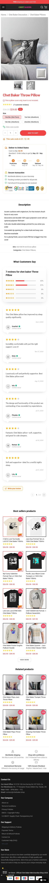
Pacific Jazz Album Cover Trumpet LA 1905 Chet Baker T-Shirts (35, 576)
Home (3, 15)
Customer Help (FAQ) (9, 840)
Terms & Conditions (9, 806)
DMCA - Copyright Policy (11, 813)
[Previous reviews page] (32, 495)
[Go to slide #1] (18, 85)
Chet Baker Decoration (18, 15)
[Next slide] (44, 48)
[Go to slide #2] (30, 85)
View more (24, 660)
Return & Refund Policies (11, 834)
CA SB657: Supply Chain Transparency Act (17, 816)
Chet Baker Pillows (38, 15)
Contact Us (6, 837)
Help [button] (44, 880)
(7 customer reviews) (21, 105)
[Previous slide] (4, 48)
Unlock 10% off (5, 872)
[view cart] (45, 7)
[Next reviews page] (44, 495)
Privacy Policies (7, 809)
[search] (41, 7)
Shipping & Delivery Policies (12, 827)
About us (5, 803)
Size (4, 113)
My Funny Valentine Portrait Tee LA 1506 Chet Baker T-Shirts (12, 576)
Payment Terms (7, 830)
